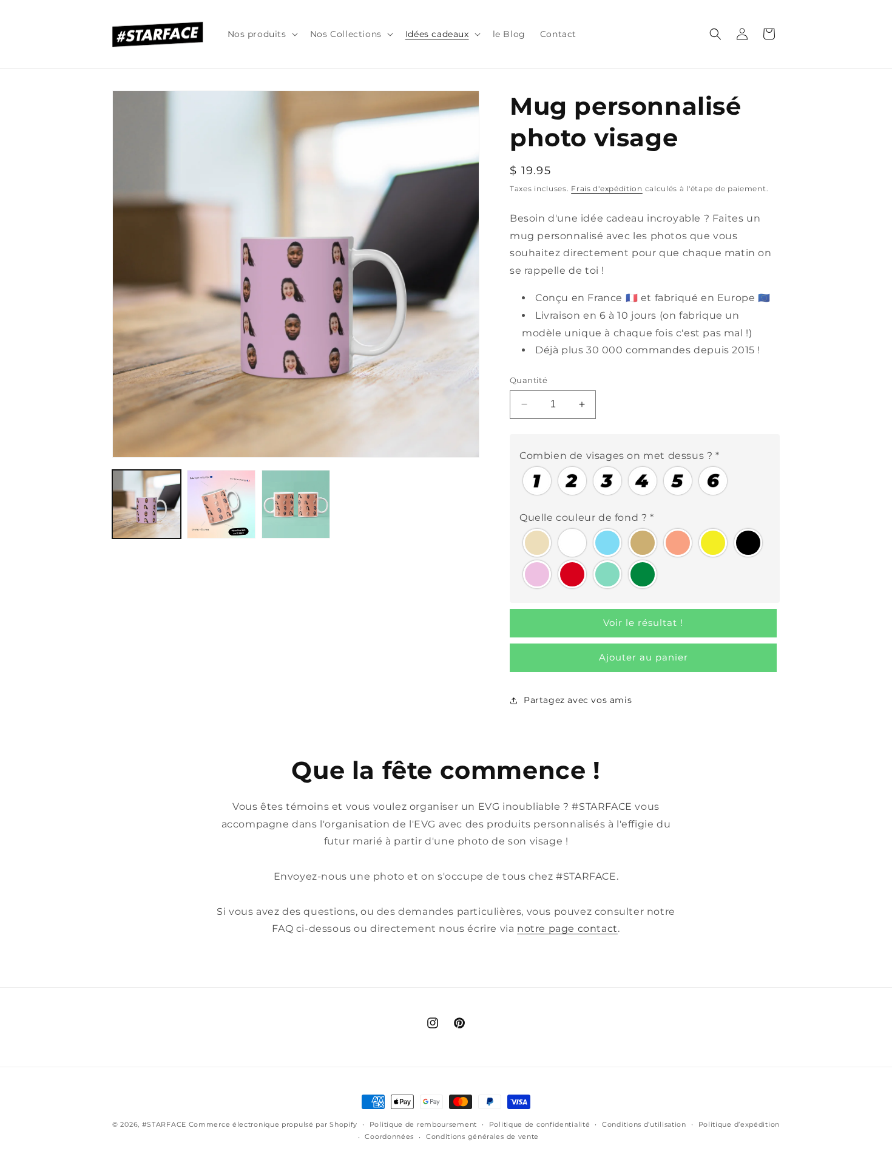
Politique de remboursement (423, 1124)
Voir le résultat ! (643, 622)
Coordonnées (389, 1136)
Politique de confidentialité (539, 1124)
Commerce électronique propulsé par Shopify (273, 1124)
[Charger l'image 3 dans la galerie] (296, 504)
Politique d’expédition (739, 1124)
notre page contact (567, 928)
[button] (261, 34)
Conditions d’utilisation (644, 1124)
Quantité (528, 380)
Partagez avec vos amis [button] (578, 700)
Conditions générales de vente (482, 1136)
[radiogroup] (644, 481)
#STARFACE (164, 1124)
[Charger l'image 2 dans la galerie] (221, 504)
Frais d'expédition (607, 188)
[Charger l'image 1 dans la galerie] (146, 504)
